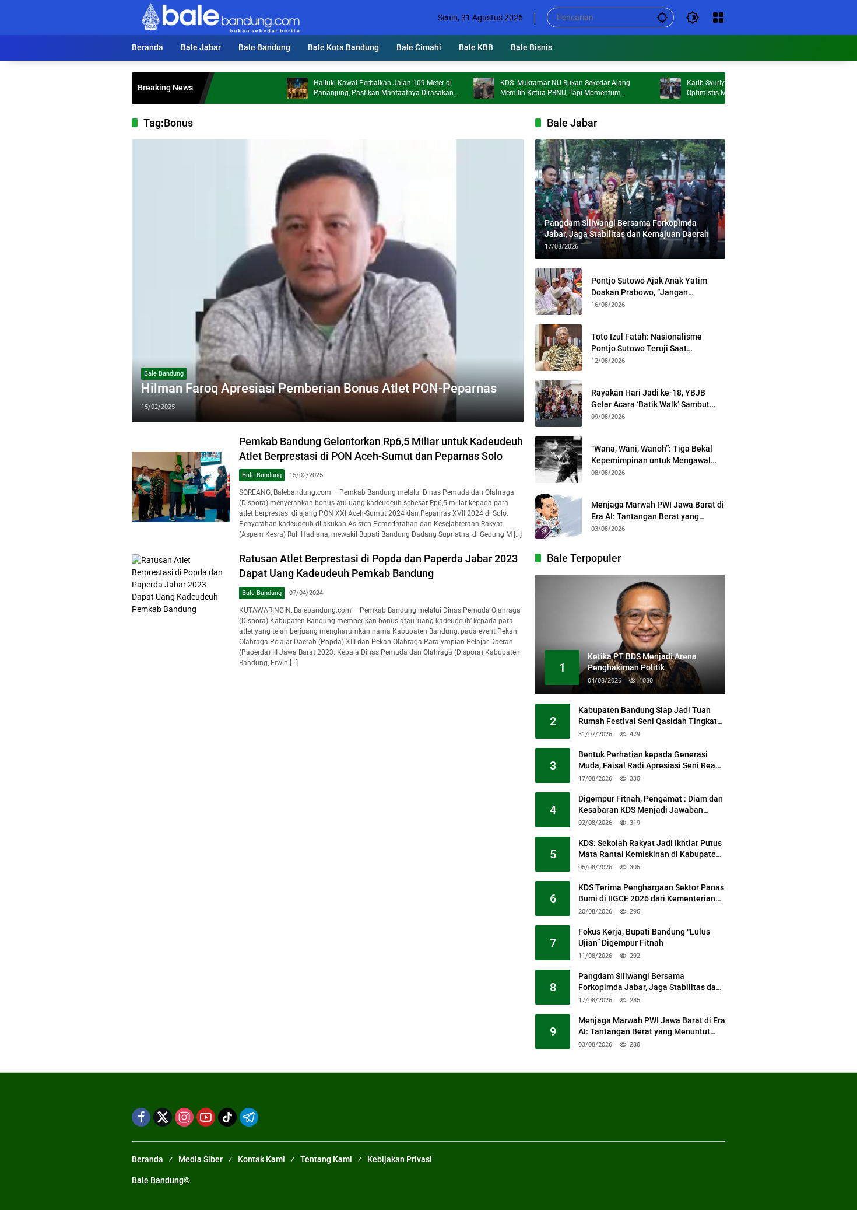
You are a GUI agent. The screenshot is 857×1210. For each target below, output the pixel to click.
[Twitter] (162, 1117)
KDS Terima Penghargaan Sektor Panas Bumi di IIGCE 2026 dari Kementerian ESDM (651, 894)
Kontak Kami (261, 1159)
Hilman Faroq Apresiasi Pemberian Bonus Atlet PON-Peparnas (319, 388)
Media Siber (200, 1159)
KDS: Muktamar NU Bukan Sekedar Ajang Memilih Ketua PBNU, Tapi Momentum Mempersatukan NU (529, 88)
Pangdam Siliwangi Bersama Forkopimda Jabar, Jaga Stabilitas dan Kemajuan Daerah (649, 982)
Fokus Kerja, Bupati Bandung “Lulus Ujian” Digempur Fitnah (644, 937)
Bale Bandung (164, 373)
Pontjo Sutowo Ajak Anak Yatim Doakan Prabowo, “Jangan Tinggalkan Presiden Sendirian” (649, 287)
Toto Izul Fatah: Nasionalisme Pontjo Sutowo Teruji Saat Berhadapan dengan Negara (646, 343)
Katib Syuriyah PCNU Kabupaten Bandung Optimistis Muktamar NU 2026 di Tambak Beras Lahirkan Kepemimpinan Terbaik (718, 88)
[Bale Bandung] (219, 17)
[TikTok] (227, 1117)
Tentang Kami (326, 1159)
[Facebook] (141, 1117)
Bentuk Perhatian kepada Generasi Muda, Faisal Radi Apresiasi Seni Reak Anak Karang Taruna (648, 761)
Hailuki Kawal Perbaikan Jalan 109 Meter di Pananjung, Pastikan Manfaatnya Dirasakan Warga (347, 88)
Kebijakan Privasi (399, 1159)
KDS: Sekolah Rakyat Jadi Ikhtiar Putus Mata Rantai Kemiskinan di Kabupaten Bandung (650, 849)
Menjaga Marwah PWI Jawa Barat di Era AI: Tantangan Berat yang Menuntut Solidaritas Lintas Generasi (657, 511)
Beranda (147, 1159)
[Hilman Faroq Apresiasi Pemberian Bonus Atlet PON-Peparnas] (328, 280)
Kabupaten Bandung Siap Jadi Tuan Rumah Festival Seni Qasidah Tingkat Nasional (647, 716)
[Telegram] (249, 1117)
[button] (662, 17)
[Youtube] (205, 1117)
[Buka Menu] (718, 18)
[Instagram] (184, 1117)
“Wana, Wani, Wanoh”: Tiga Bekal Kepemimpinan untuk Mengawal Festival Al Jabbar (651, 455)
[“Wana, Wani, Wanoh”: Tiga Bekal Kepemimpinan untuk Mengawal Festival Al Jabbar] (558, 459)
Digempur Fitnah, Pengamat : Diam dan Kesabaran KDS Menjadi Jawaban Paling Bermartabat (650, 805)
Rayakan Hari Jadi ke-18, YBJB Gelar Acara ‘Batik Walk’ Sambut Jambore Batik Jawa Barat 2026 (650, 399)
